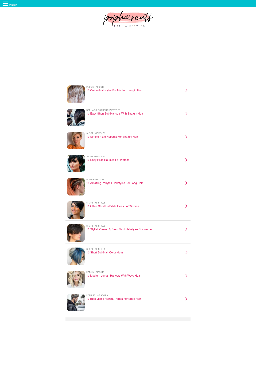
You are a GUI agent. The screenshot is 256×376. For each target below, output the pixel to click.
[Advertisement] (128, 55)
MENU (13, 4)
